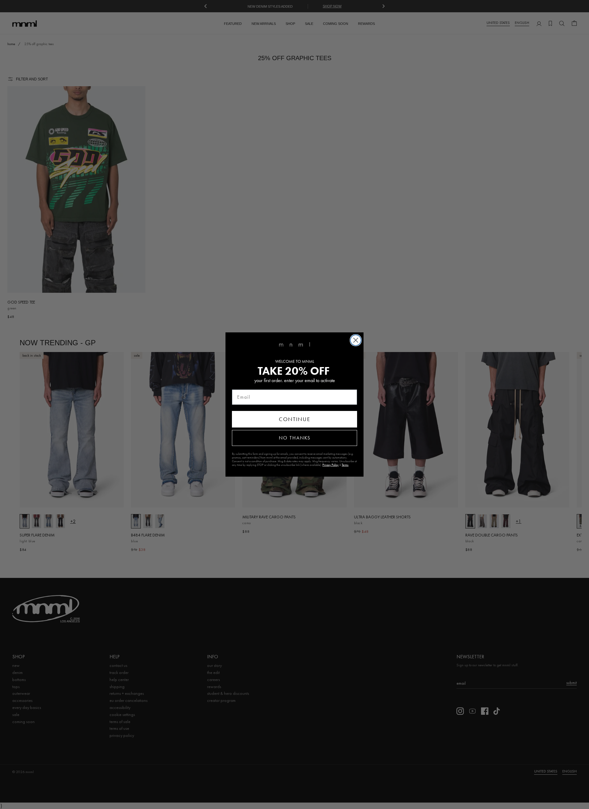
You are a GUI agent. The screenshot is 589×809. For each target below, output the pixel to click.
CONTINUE (294, 419)
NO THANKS (294, 438)
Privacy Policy (330, 465)
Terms (345, 465)
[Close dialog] (355, 340)
